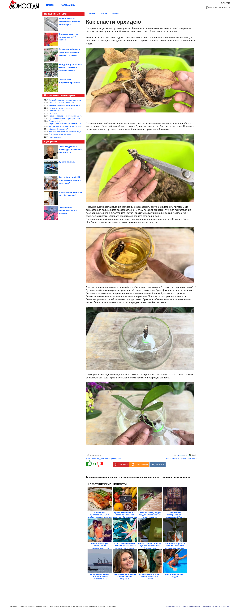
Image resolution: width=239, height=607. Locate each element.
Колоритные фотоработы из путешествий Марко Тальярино (175, 515)
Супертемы (51, 141)
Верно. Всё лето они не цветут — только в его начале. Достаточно (79, 124)
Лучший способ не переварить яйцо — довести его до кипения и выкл (80, 118)
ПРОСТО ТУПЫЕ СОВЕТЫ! (61, 103)
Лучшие (115, 13)
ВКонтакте (160, 464)
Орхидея (93, 455)
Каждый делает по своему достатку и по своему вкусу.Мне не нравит (80, 100)
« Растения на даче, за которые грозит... (104, 458)
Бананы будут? (56, 121)
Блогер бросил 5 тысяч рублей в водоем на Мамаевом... (149, 545)
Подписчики (67, 5)
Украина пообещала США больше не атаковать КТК (99, 576)
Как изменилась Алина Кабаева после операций (125, 576)
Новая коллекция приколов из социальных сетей (99, 545)
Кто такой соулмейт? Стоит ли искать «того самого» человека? (125, 545)
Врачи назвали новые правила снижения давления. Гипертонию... (125, 514)
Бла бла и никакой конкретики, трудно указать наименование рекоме (80, 131)
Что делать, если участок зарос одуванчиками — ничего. (74, 126)
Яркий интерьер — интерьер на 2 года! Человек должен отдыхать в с (80, 116)
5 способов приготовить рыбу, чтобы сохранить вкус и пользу (100, 515)
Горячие (103, 13)
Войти (225, 3)
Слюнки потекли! (56, 110)
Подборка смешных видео (175, 575)
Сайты (50, 5)
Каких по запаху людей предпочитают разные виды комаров (149, 514)
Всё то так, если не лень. (60, 134)
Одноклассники (142, 464)
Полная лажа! (55, 137)
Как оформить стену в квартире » (181, 458)
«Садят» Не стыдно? (58, 129)
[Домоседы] (24, 9)
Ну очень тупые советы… (60, 108)
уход (99, 455)
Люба (194, 455)
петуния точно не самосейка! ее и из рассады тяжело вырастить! (78, 105)
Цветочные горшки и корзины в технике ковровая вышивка (175, 545)
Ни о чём (53, 113)
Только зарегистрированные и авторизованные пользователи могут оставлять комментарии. (138, 477)
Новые (92, 13)
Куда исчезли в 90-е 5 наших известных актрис (149, 576)
